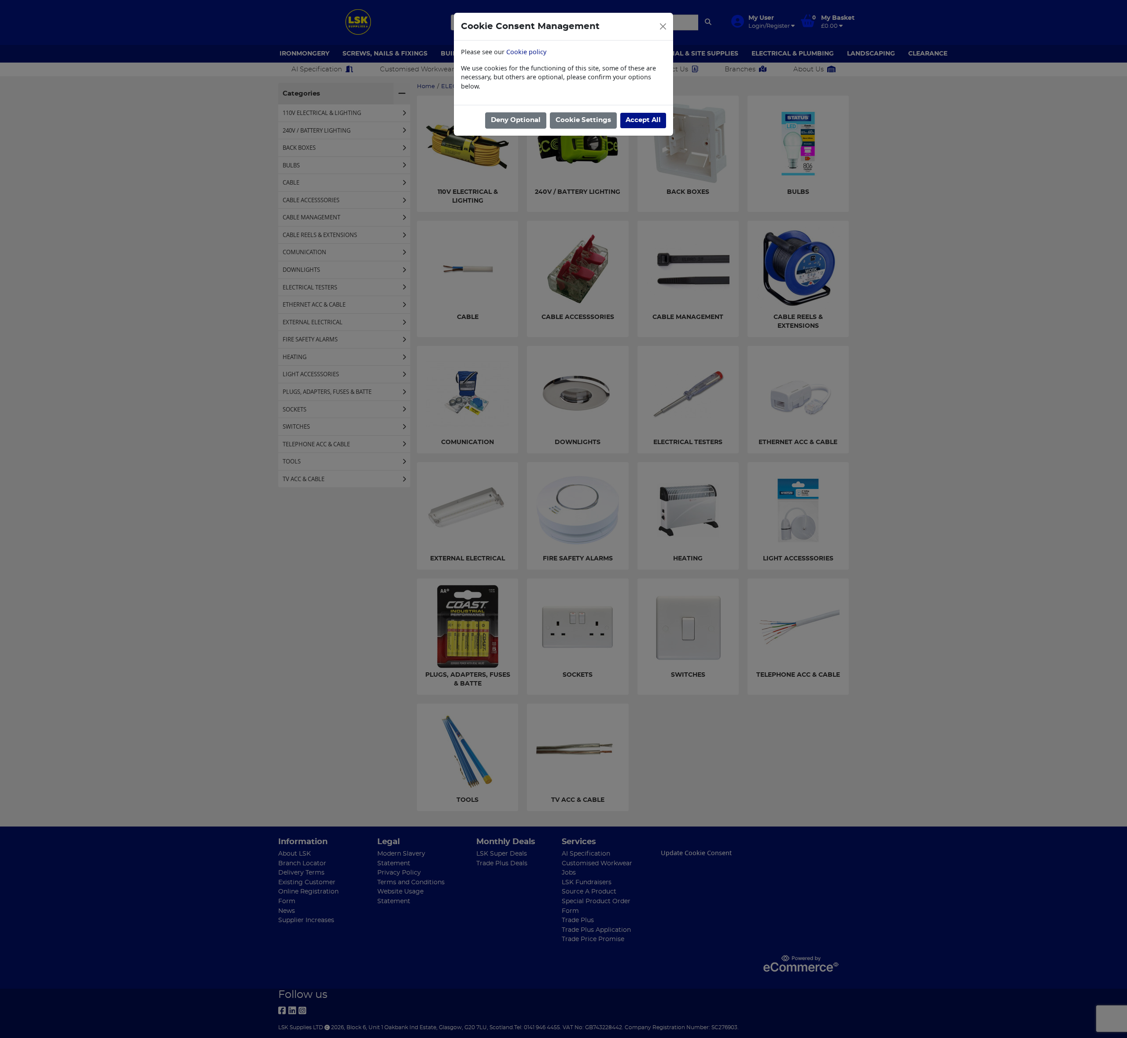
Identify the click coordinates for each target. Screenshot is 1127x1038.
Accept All (643, 120)
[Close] (663, 26)
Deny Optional (516, 120)
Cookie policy (526, 52)
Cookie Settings (583, 120)
